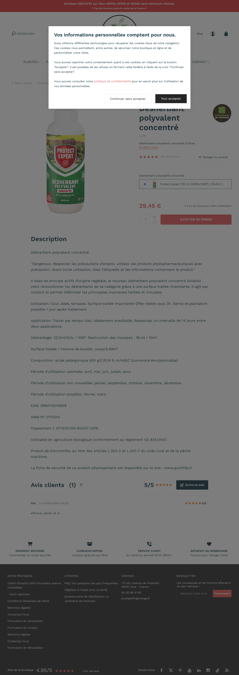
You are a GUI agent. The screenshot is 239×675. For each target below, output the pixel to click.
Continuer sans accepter (128, 99)
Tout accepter (171, 98)
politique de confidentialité (112, 81)
